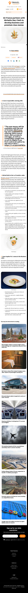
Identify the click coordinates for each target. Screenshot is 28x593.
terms (16, 307)
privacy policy (22, 307)
